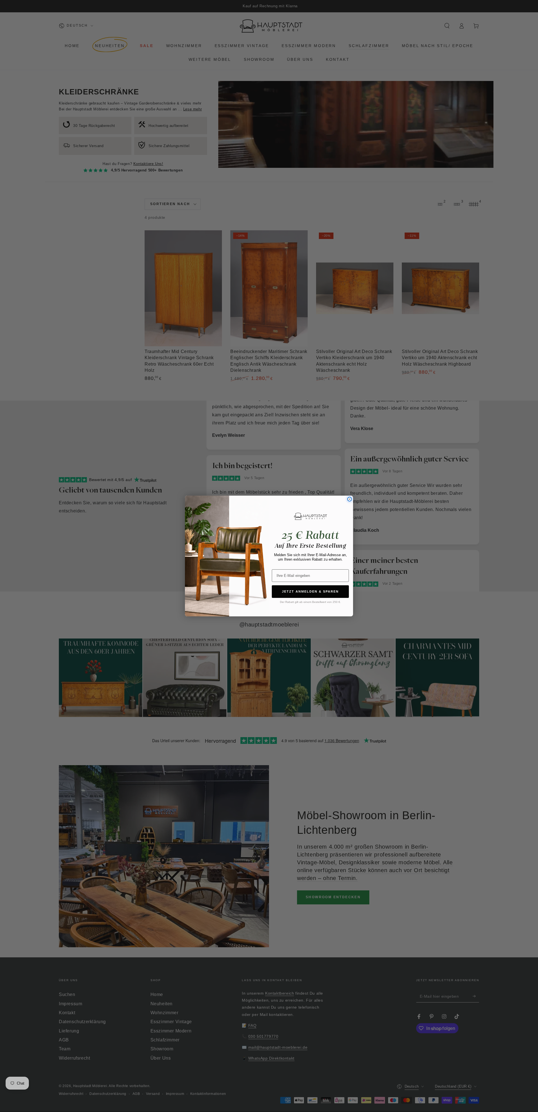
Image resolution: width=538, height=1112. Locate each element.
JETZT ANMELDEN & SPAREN (310, 591)
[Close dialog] (349, 499)
